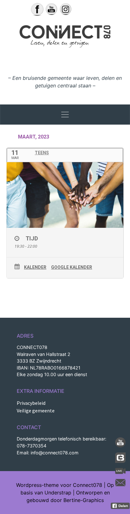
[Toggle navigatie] (65, 114)
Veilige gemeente (36, 410)
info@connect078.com (55, 452)
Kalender (35, 267)
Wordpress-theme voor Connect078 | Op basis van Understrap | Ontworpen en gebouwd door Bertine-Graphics (65, 492)
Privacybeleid (31, 403)
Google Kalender (71, 267)
